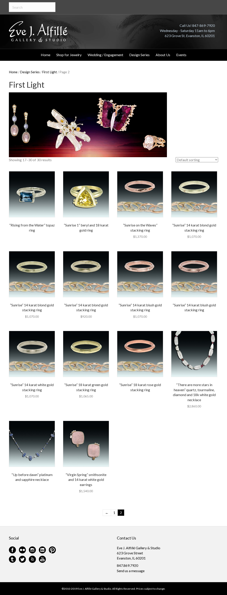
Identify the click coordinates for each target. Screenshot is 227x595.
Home (45, 55)
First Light (49, 72)
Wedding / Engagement (105, 55)
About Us (163, 55)
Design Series (139, 55)
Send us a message (131, 571)
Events (181, 55)
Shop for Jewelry (69, 55)
